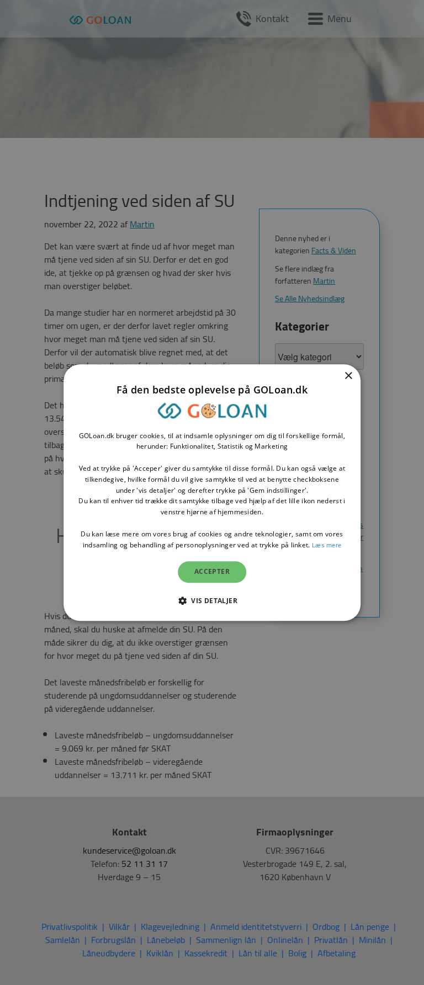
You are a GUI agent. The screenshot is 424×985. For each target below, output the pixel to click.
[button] (212, 600)
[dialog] (212, 492)
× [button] (348, 376)
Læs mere (326, 545)
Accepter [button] (212, 572)
